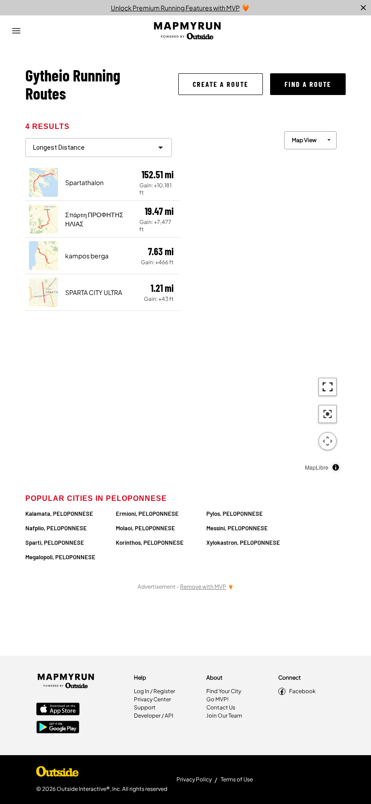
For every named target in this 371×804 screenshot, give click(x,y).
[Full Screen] (328, 387)
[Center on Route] (328, 414)
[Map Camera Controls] (328, 441)
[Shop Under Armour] (57, 773)
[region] (262, 299)
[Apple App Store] (58, 710)
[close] (363, 8)
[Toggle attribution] (335, 467)
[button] (220, 84)
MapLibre (316, 467)
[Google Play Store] (58, 728)
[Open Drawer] (16, 31)
